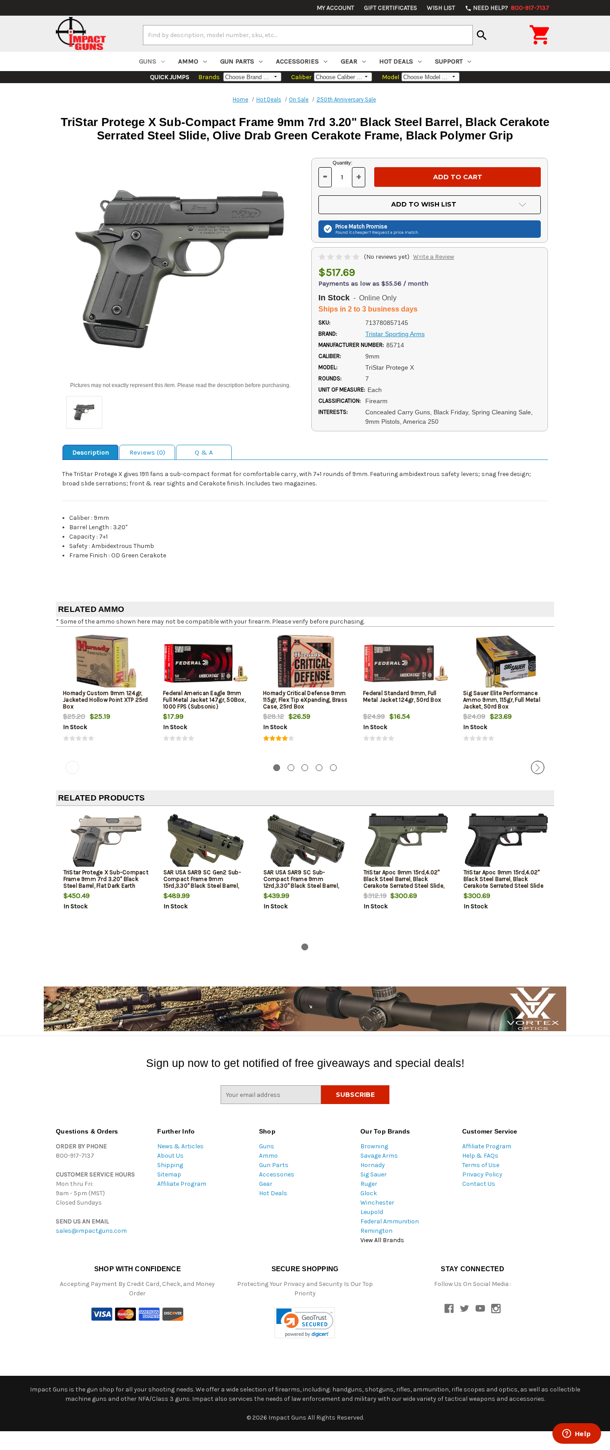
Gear (349, 61)
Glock (368, 1193)
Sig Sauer (373, 1174)
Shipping (170, 1165)
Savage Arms (379, 1155)
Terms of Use (480, 1165)
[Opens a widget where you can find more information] (576, 1434)
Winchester (377, 1202)
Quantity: (342, 162)
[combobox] (308, 35)
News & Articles (180, 1146)
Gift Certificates (390, 8)
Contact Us (478, 1184)
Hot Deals (396, 61)
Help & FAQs (480, 1155)
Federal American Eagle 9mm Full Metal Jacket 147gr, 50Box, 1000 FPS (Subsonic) (204, 700)
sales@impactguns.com (91, 1231)
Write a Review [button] (433, 257)
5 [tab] (333, 767)
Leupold (371, 1212)
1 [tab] (276, 767)
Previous (72, 767)
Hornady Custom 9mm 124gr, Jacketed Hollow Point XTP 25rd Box (105, 700)
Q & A (204, 452)
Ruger (368, 1184)
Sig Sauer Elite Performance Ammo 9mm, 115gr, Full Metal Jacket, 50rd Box (501, 700)
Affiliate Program (181, 1184)
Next (537, 767)
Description (90, 452)
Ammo (188, 61)
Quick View (106, 662)
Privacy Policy (482, 1174)
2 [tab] (291, 767)
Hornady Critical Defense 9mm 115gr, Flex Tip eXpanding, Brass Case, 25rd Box (305, 700)
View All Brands (382, 1240)
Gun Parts (237, 61)
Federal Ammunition (389, 1221)
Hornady (372, 1165)
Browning (374, 1146)
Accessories (297, 61)
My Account (335, 8)
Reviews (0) (147, 452)
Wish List (441, 8)
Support (449, 61)
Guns (147, 61)
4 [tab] (319, 767)
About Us (170, 1155)
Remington (376, 1231)
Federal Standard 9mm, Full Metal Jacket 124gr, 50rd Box (402, 696)
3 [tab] (304, 767)
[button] (304, 1323)
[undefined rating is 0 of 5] (339, 257)
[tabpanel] (105, 695)
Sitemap (169, 1174)
